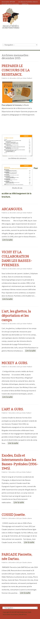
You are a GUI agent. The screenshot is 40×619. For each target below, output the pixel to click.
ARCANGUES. (12, 209)
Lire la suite (7, 239)
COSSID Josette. (14, 515)
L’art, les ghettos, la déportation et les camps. (16, 315)
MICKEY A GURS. (15, 363)
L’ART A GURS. (13, 409)
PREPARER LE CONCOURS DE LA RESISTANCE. (16, 70)
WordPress (23, 614)
